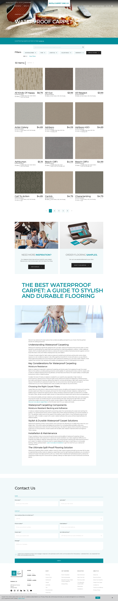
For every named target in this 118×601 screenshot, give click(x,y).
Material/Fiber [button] (29, 52)
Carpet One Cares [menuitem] (97, 582)
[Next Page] (71, 211)
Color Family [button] (65, 52)
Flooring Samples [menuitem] (65, 577)
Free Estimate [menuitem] (49, 590)
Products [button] (9, 6)
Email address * (63, 523)
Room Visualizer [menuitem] (65, 574)
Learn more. (21, 598)
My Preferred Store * (65, 532)
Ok (97, 597)
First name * (18, 500)
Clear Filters (32, 56)
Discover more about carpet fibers (37, 402)
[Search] (83, 47)
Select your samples (80, 265)
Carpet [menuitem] (47, 582)
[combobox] (58, 47)
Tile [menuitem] (46, 587)
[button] (107, 6)
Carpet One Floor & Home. (20, 593)
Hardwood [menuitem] (48, 580)
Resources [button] (18, 6)
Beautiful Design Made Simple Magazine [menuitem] (67, 580)
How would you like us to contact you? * (24, 515)
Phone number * (19, 523)
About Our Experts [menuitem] (98, 580)
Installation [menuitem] (80, 589)
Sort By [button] (30, 62)
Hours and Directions (82, 6)
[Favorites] (109, 6)
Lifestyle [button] (52, 52)
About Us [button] (26, 6)
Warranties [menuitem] (80, 586)
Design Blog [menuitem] (64, 583)
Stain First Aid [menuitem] (80, 577)
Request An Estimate (98, 6)
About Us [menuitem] (95, 574)
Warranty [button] (79, 52)
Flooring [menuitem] (48, 574)
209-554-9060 (27, 2)
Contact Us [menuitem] (96, 585)
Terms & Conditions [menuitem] (98, 587)
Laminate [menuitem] (48, 585)
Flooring (25, 14)
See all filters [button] (92, 52)
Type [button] (41, 52)
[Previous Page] (46, 211)
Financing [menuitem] (48, 592)
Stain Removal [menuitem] (80, 574)
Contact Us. (41, 41)
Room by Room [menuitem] (97, 577)
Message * (17, 540)
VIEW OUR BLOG (35, 266)
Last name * (62, 500)
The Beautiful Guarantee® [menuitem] (80, 583)
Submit (59, 560)
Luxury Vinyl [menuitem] (49, 577)
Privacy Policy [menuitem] (96, 590)
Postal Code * (18, 532)
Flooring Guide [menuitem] (81, 580)
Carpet (30, 14)
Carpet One (17, 14)
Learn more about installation (55, 442)
